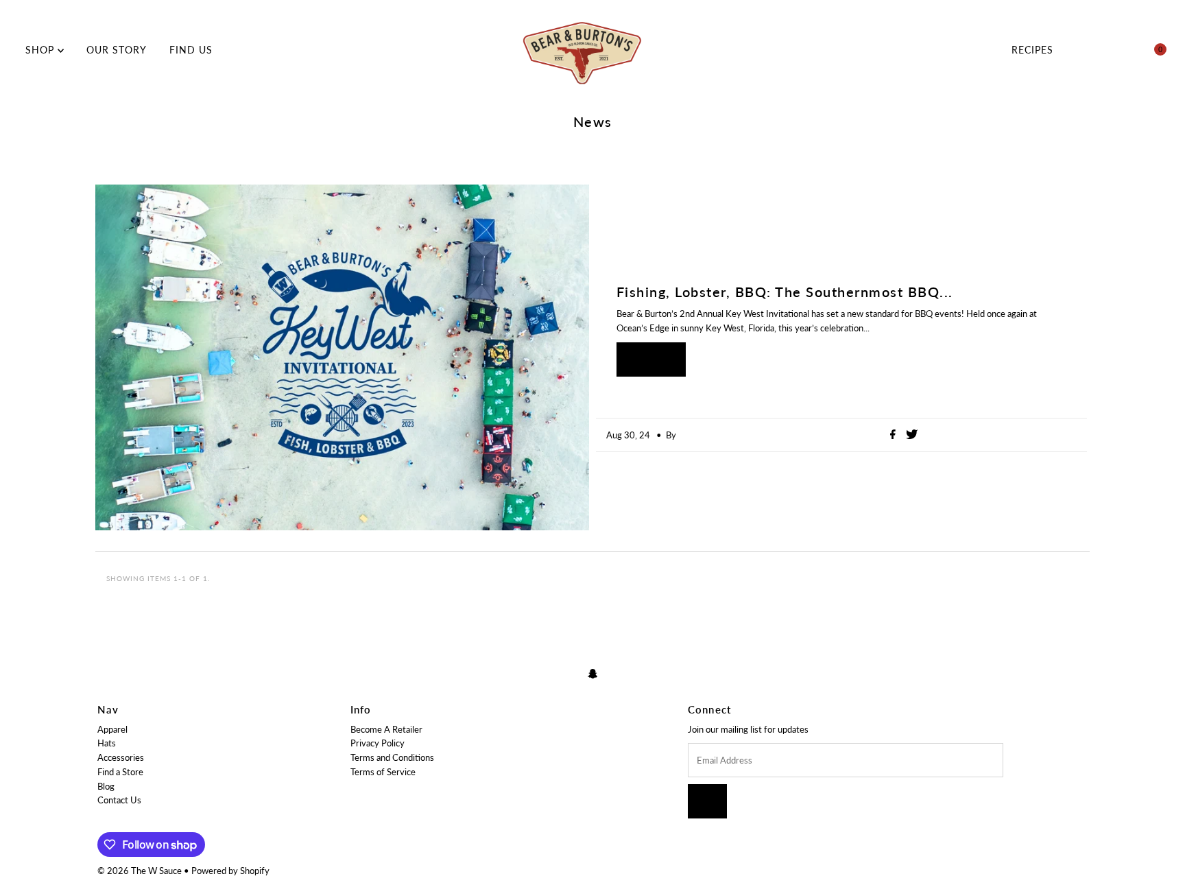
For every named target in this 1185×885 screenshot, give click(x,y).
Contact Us (119, 799)
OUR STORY (116, 50)
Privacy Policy (377, 743)
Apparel (112, 729)
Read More (651, 359)
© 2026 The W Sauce (139, 870)
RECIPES (1032, 50)
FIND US (191, 50)
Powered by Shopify (230, 870)
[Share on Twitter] (912, 434)
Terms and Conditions (392, 757)
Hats (106, 743)
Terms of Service (383, 771)
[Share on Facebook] (894, 434)
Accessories (120, 757)
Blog (106, 786)
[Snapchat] (593, 673)
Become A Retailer (386, 729)
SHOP (41, 50)
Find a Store (120, 771)
